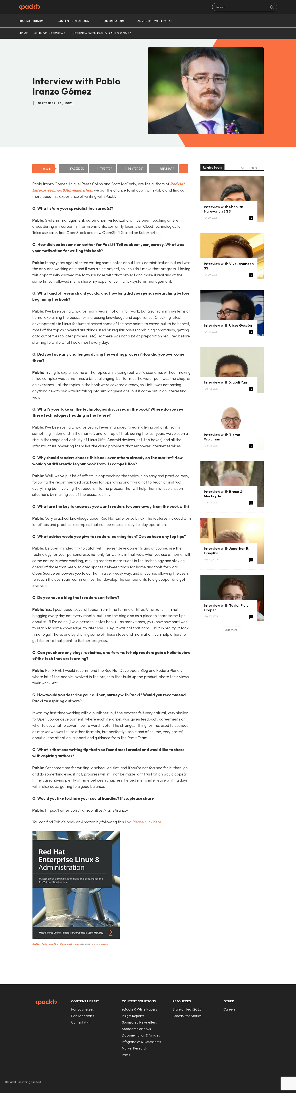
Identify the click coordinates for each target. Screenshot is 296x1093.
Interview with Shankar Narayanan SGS (223, 208)
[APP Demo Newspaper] (30, 7)
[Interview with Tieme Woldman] (232, 427)
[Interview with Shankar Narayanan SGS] (232, 199)
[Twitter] (278, 1081)
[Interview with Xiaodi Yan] (232, 370)
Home (23, 33)
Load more (230, 629)
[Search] (272, 7)
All (242, 167)
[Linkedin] (269, 1081)
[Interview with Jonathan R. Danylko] (232, 541)
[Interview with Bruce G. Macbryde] (232, 484)
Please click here (146, 821)
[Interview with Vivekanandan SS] (232, 256)
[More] (183, 168)
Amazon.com (100, 944)
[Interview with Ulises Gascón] (232, 313)
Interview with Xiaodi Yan (225, 382)
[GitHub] (260, 1081)
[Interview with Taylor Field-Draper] (232, 598)
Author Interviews (49, 33)
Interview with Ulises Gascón (228, 325)
